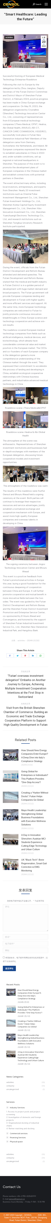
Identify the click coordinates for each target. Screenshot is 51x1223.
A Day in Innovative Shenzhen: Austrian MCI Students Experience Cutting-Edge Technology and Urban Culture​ (34, 842)
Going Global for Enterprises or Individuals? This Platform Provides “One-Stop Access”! (34, 777)
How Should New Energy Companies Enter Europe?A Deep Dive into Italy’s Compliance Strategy (34, 755)
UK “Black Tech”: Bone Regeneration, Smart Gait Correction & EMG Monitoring (34, 865)
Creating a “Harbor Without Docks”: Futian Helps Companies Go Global (34, 796)
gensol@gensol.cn (17, 1199)
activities (9, 37)
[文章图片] (10, 755)
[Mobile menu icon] (46, 4)
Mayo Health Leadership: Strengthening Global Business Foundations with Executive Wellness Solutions (33, 817)
